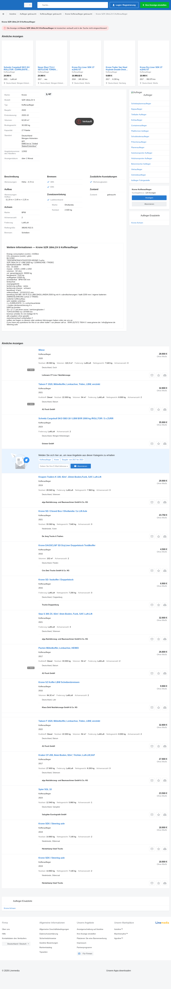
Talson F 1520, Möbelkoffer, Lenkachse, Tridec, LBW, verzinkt (69, 384)
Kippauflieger (136, 109)
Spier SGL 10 (45, 789)
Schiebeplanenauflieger (141, 103)
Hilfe (4, 934)
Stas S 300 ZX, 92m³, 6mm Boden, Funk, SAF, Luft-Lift (65, 614)
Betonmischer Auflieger (141, 164)
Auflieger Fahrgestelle (140, 180)
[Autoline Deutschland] (11, 5)
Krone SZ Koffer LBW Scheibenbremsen (58, 682)
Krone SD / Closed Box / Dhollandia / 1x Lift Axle (62, 511)
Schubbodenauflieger (140, 136)
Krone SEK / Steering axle (51, 823)
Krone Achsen (137, 223)
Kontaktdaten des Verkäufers (14, 938)
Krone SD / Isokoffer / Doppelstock (55, 579)
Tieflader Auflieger (138, 114)
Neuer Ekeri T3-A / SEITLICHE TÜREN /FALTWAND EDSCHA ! (48, 68)
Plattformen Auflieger (140, 131)
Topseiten (43, 952)
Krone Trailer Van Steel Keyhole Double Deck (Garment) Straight (116, 68)
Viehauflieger (136, 169)
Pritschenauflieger (138, 142)
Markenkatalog (45, 947)
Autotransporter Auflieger (141, 153)
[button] (158, 375)
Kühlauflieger (136, 120)
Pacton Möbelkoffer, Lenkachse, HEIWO (58, 648)
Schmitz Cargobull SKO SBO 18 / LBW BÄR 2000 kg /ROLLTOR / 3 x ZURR (75, 418)
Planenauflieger (137, 147)
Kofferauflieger (28, 105)
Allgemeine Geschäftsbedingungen (54, 929)
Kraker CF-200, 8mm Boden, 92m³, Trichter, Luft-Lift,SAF (66, 755)
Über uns (6, 929)
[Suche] (40, 5)
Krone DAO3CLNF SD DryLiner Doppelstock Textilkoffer (66, 545)
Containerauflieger (139, 125)
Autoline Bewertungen (48, 943)
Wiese (41, 350)
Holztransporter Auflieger (141, 158)
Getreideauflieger (138, 175)
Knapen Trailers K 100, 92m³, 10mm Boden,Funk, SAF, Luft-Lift (69, 477)
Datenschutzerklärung (48, 934)
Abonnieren (82, 466)
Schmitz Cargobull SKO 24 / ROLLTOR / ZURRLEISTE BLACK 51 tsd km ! (17, 68)
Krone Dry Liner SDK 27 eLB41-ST (83, 68)
